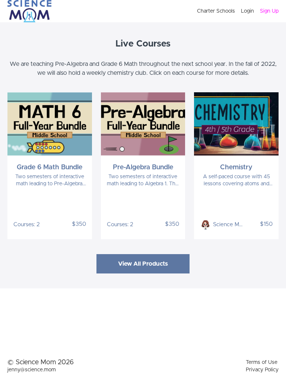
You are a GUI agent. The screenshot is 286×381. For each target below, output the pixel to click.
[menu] (235, 11)
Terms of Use (261, 362)
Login (247, 11)
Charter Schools (216, 11)
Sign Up (269, 11)
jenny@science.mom (31, 369)
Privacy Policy (262, 369)
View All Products (143, 264)
